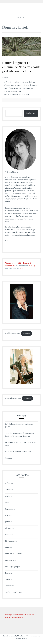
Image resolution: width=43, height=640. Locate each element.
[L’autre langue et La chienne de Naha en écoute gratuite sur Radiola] (21, 55)
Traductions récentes (13, 592)
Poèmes (8, 547)
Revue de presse (11, 560)
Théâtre (8, 579)
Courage (8, 458)
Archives (8, 496)
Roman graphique (12, 567)
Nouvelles (9, 535)
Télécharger (26, 333)
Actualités (9, 490)
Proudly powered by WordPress (14, 636)
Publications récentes (13, 554)
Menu (22, 17)
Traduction (9, 586)
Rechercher (30, 113)
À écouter (9, 483)
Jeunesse (8, 522)
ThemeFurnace (21, 638)
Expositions (10, 509)
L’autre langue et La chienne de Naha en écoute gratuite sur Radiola (21, 67)
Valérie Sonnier (21, 266)
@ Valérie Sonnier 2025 (12, 333)
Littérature (9, 528)
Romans (8, 573)
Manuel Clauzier (12, 268)
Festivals (8, 515)
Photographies (11, 541)
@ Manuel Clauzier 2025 (13, 398)
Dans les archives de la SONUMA (18, 452)
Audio (5, 78)
